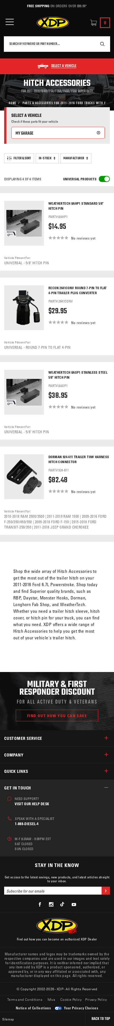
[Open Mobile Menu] (9, 22)
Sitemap (8, 1019)
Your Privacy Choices (80, 1008)
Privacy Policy (96, 999)
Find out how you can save (57, 715)
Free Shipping (38, 6)
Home (13, 103)
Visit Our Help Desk (32, 803)
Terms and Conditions (24, 999)
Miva (51, 999)
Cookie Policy (71, 999)
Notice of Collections (33, 1008)
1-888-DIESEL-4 (26, 823)
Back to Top (101, 1019)
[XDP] (52, 23)
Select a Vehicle (63, 66)
